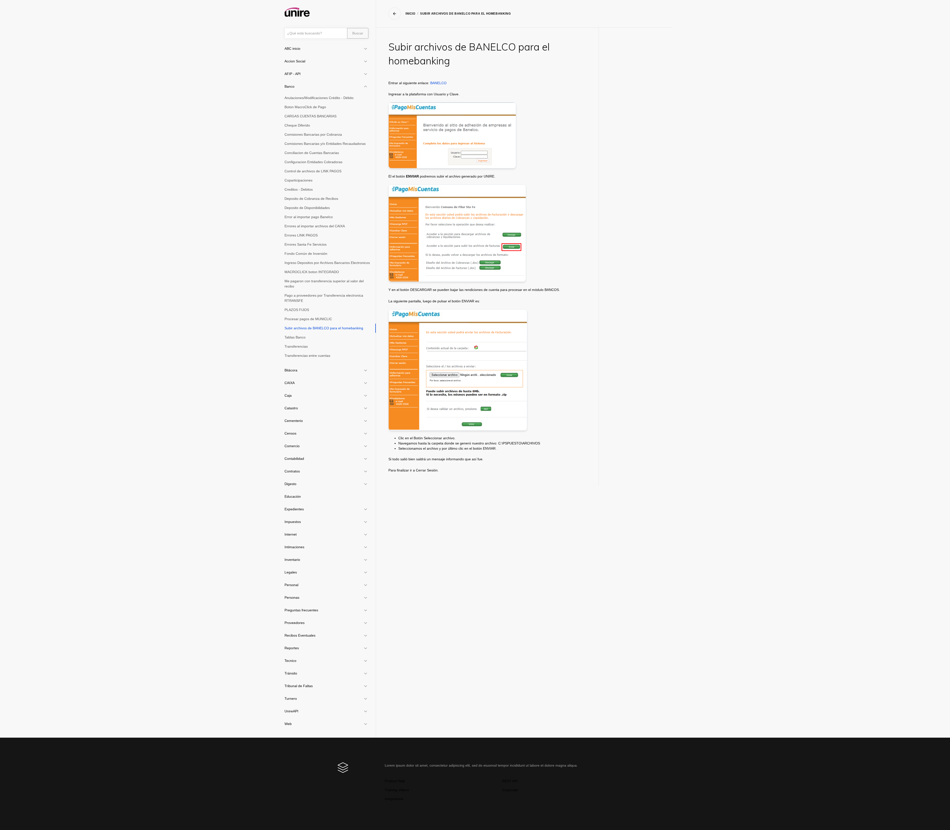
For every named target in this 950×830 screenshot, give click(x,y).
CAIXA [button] (290, 383)
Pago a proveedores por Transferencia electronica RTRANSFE (324, 298)
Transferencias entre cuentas (307, 356)
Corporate (510, 790)
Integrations (394, 799)
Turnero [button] (291, 698)
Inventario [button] (292, 560)
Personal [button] (291, 585)
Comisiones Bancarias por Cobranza (313, 134)
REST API (510, 781)
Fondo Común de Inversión (306, 254)
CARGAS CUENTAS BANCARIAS (310, 116)
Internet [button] (291, 534)
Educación (293, 496)
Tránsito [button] (291, 673)
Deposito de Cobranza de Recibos (311, 199)
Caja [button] (288, 395)
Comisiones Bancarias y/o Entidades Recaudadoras (325, 144)
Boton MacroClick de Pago (305, 107)
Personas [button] (292, 597)
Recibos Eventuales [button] (300, 635)
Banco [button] (289, 86)
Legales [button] (291, 572)
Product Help (395, 781)
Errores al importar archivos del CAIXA (315, 226)
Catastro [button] (291, 408)
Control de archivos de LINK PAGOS (313, 171)
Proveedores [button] (295, 623)
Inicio (410, 13)
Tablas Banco (295, 337)
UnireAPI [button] (291, 711)
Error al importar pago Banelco (309, 217)
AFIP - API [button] (293, 74)
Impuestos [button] (293, 522)
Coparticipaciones (298, 180)
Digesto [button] (290, 484)
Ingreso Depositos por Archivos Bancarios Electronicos (327, 263)
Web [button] (288, 724)
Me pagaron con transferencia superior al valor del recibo (324, 283)
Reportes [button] (292, 648)
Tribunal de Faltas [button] (299, 686)
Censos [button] (290, 433)
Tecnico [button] (290, 661)
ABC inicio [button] (292, 49)
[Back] (394, 13)
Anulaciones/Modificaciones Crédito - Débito (319, 98)
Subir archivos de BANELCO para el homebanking (324, 328)
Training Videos (397, 790)
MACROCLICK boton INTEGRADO (312, 272)
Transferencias (296, 346)
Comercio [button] (292, 446)
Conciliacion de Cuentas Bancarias (312, 153)
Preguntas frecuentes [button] (301, 610)
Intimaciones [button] (294, 547)
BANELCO (438, 83)
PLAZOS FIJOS (297, 310)
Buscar (357, 33)
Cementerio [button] (294, 421)
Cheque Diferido (297, 125)
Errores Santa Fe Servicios (306, 244)
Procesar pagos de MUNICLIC (308, 319)
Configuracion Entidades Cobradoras (313, 162)
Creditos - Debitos (299, 189)
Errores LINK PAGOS (301, 235)
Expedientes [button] (294, 509)
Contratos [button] (292, 471)
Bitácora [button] (291, 370)
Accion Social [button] (295, 61)
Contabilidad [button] (294, 459)
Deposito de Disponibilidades (307, 208)
